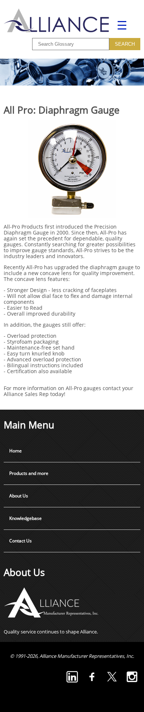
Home (15, 451)
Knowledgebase (25, 518)
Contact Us (20, 541)
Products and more (28, 473)
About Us (18, 496)
